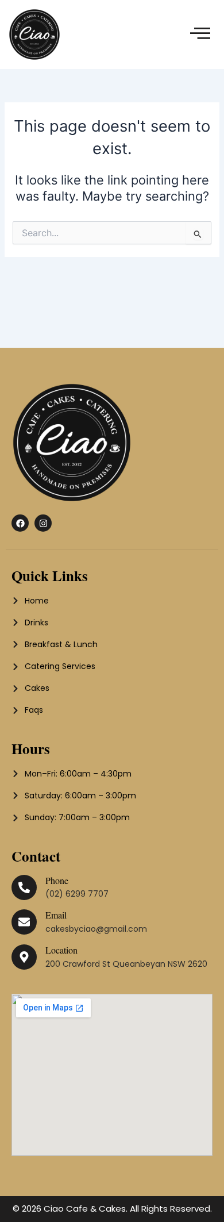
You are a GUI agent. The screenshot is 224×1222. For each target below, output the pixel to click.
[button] (201, 34)
